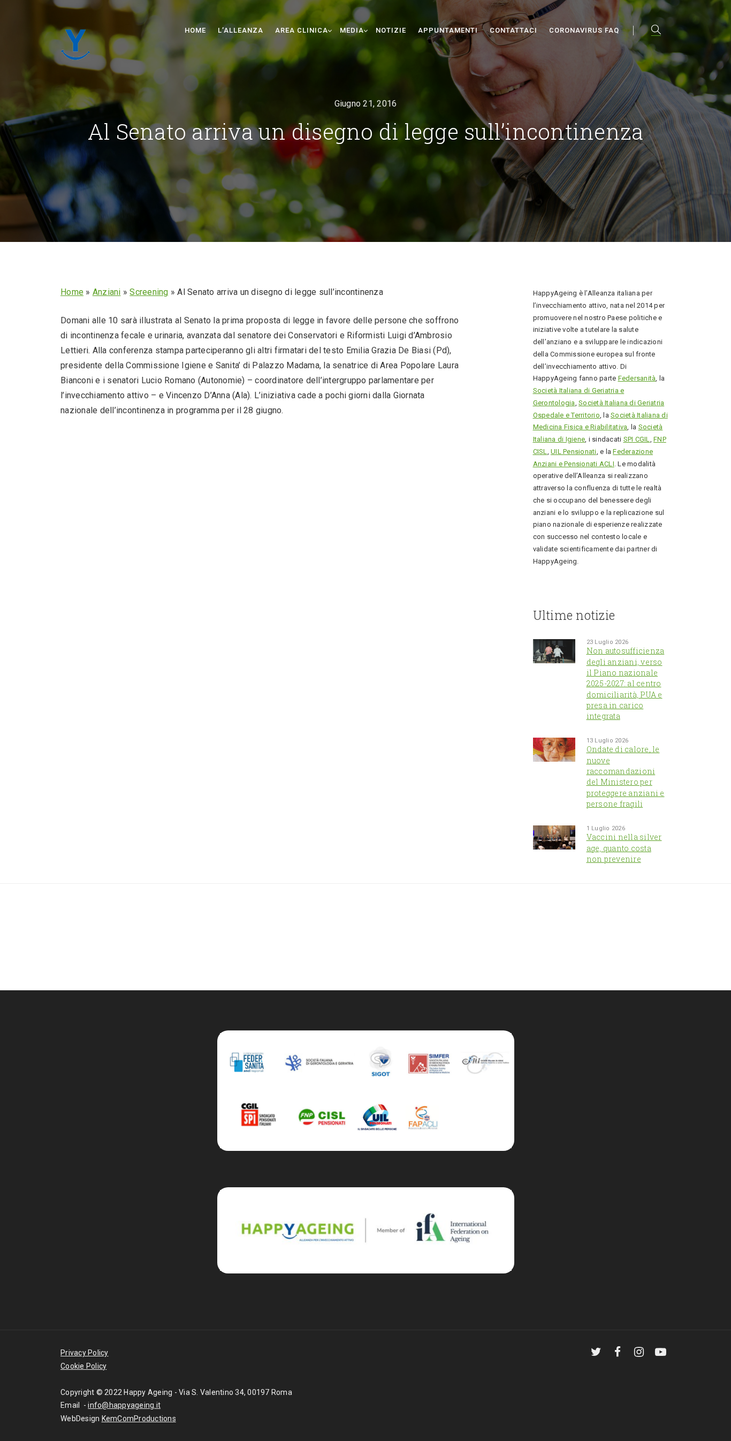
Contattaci (513, 30)
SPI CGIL (636, 439)
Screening (149, 292)
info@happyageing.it (124, 1405)
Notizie (391, 30)
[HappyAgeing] (78, 43)
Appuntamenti (448, 30)
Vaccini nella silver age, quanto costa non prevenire (624, 848)
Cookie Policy (83, 1366)
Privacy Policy (84, 1352)
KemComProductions (139, 1418)
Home (195, 30)
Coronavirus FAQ (584, 30)
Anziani (107, 292)
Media (352, 30)
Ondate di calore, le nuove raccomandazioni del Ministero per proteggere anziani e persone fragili (626, 776)
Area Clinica (301, 30)
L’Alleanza (240, 30)
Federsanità (637, 378)
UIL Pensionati (574, 452)
